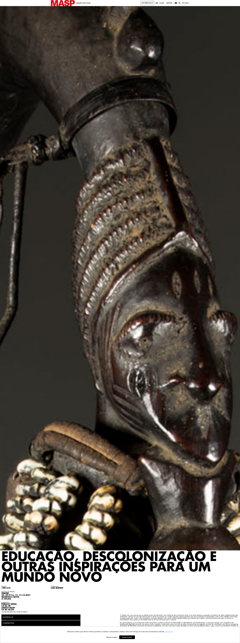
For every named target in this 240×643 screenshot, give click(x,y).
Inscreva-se (8, 617)
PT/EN (185, 3)
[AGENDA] (175, 3)
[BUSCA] (179, 3)
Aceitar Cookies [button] (127, 637)
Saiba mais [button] (169, 631)
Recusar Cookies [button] (111, 637)
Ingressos (147, 3)
